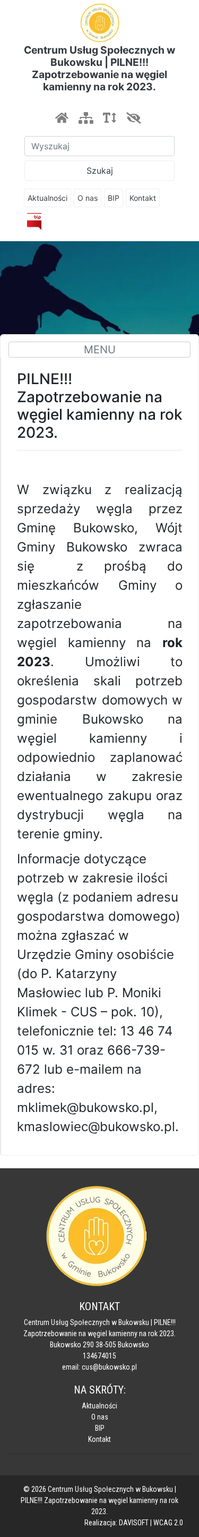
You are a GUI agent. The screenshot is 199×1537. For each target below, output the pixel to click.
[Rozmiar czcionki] (109, 118)
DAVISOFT (134, 1522)
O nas (87, 197)
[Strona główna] (61, 118)
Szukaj (99, 170)
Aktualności (47, 197)
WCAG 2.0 (168, 1522)
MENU (100, 349)
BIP (113, 197)
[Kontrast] (133, 118)
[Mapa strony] (85, 118)
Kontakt (142, 197)
